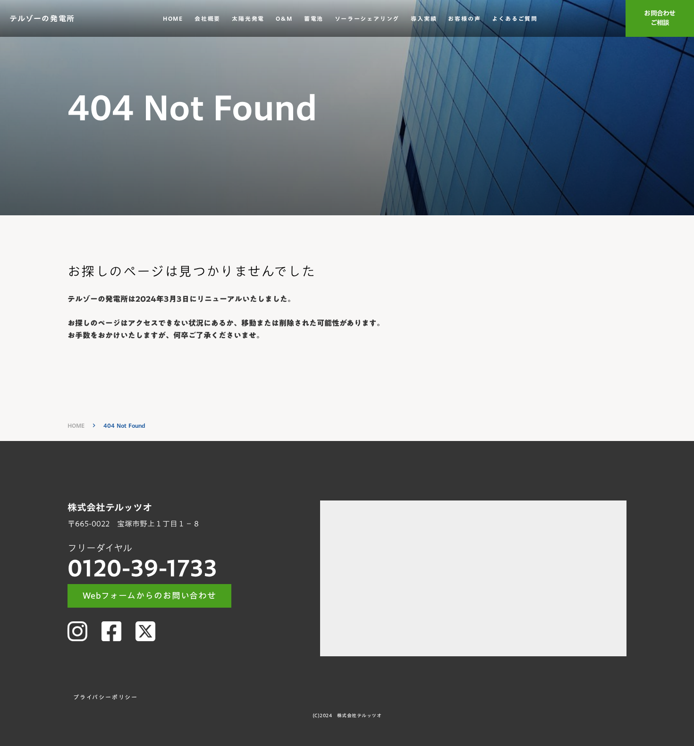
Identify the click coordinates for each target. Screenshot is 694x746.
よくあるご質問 (515, 19)
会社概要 (207, 19)
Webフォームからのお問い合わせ (149, 596)
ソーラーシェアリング (367, 19)
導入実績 (424, 19)
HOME (173, 19)
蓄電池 (313, 19)
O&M (284, 19)
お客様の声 (464, 19)
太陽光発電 (248, 19)
